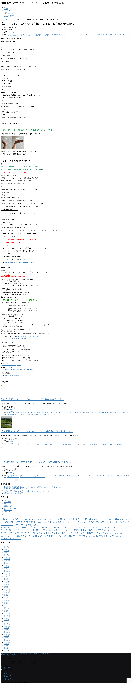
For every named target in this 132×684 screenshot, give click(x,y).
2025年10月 (7, 560)
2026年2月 (6, 554)
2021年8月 (6, 618)
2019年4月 (6, 639)
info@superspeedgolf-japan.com (18, 338)
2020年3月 (6, 631)
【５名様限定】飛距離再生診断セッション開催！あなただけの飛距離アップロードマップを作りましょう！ (33, 487)
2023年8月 (6, 594)
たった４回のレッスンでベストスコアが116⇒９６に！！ (32, 399)
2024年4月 (6, 584)
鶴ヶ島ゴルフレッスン (120, 536)
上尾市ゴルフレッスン (115, 34)
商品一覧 (6, 7)
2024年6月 (6, 581)
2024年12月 (7, 571)
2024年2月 (6, 586)
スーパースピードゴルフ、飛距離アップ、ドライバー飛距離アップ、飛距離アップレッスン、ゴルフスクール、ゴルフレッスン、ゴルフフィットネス (59, 527)
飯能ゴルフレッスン (92, 536)
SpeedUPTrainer (42, 519)
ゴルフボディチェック (110, 519)
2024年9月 (6, 576)
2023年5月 (6, 599)
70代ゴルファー (29, 475)
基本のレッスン (13, 19)
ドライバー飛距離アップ (101, 34)
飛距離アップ (10, 13)
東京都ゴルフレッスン (7, 536)
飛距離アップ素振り (78, 536)
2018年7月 (6, 647)
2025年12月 (7, 557)
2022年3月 (6, 608)
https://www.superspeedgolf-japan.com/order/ (27, 336)
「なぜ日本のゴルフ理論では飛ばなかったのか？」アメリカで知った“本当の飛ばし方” (27, 492)
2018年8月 (6, 645)
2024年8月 (6, 578)
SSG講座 (6, 9)
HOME (5, 672)
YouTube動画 (7, 502)
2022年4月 (6, 607)
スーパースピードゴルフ (77, 34)
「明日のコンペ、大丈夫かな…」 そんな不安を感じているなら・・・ (39, 462)
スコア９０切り (76, 475)
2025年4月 (6, 565)
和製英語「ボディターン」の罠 (12, 493)
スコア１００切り (89, 34)
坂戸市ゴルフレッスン (114, 475)
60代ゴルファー (20, 475)
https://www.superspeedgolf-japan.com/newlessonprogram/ (20, 262)
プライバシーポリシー (10, 680)
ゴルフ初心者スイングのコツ (50, 34)
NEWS (12, 411)
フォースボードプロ (50, 530)
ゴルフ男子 (44, 522)
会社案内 (6, 676)
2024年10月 (7, 575)
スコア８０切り (67, 475)
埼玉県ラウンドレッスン (27, 36)
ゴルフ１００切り (66, 522)
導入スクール (7, 10)
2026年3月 (6, 552)
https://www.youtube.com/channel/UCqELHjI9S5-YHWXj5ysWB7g (19, 369)
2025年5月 (6, 563)
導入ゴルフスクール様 (10, 508)
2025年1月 (6, 570)
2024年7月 (6, 579)
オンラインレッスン (53, 519)
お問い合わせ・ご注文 (10, 678)
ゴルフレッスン (29, 34)
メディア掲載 (7, 503)
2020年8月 (6, 629)
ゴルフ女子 (38, 522)
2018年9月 (6, 644)
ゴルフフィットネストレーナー (98, 519)
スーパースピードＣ (64, 34)
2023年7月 (6, 596)
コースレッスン (11, 34)
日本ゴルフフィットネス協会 (112, 533)
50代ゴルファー (11, 475)
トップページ (4, 19)
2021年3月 (6, 623)
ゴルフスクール (20, 34)
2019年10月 (7, 634)
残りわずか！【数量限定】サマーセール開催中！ (17, 488)
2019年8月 (6, 636)
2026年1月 (6, 555)
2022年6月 (6, 604)
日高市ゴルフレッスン (123, 533)
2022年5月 (6, 605)
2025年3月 (6, 567)
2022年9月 (6, 600)
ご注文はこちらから (9, 16)
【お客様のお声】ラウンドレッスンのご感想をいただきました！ (37, 431)
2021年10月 (7, 616)
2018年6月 (6, 648)
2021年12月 (7, 613)
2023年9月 (6, 592)
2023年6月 (6, 597)
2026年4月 (6, 551)
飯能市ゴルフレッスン (38, 477)
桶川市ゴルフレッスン (23, 536)
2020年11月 (7, 624)
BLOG (5, 12)
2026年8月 (6, 546)
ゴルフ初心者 (38, 34)
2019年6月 (6, 637)
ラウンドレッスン (57, 445)
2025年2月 (6, 568)
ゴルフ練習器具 (54, 522)
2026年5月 (6, 549)
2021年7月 (6, 620)
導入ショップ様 (8, 510)
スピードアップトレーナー (122, 522)
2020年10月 (7, 626)
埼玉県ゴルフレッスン (14, 36)
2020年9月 (6, 628)
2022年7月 (6, 602)
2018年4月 (6, 650)
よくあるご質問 (8, 505)
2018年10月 (7, 642)
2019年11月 (7, 632)
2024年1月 (6, 587)
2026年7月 (6, 547)
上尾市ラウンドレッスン (82, 445)
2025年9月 (6, 562)
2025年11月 (7, 559)
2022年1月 (6, 612)
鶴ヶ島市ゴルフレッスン (11, 539)
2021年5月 (6, 621)
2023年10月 (7, 591)
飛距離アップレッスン (49, 36)
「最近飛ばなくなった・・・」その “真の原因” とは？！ (19, 490)
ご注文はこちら (5, 668)
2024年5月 (6, 583)
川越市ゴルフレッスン (26, 477)
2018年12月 (7, 640)
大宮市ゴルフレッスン (13, 477)
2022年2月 (6, 610)
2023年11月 (7, 589)
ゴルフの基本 (10, 15)
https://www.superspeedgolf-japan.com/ (11, 365)
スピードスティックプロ (7, 525)
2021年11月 (7, 615)
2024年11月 (7, 573)
